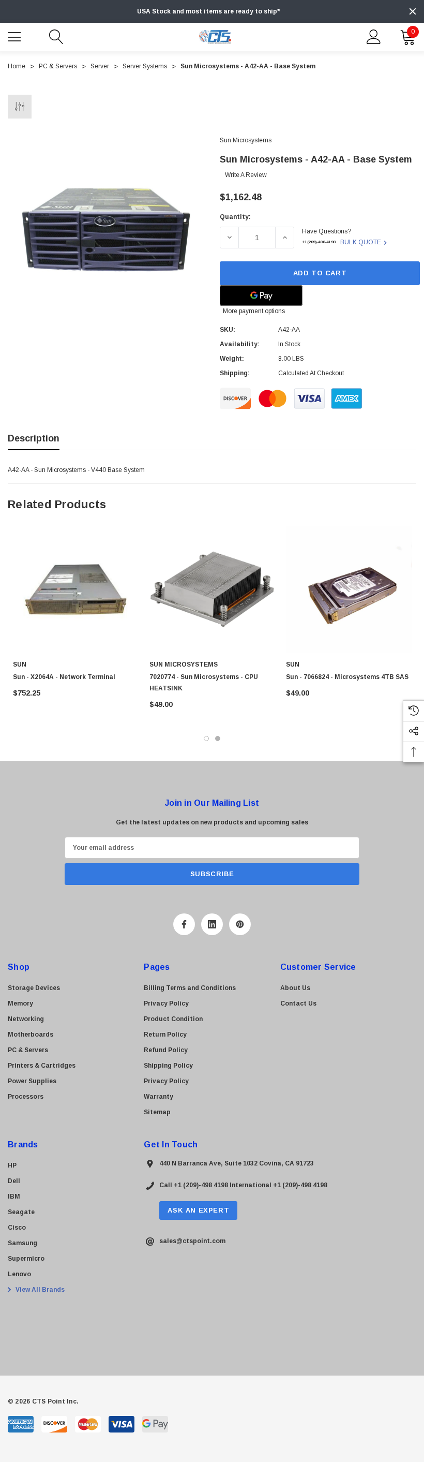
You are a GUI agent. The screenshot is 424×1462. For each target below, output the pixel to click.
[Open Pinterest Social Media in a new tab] (240, 924)
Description (33, 438)
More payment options (254, 311)
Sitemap (157, 1112)
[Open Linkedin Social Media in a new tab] (212, 924)
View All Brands (39, 1289)
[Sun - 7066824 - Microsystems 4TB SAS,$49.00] (349, 589)
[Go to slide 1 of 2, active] (206, 738)
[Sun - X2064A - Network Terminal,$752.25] (76, 589)
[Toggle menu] (15, 35)
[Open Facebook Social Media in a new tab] (184, 924)
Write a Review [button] (246, 175)
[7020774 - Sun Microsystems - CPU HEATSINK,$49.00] (212, 589)
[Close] (412, 11)
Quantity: (235, 216)
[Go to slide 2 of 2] (217, 738)
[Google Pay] (261, 295)
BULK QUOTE (360, 242)
